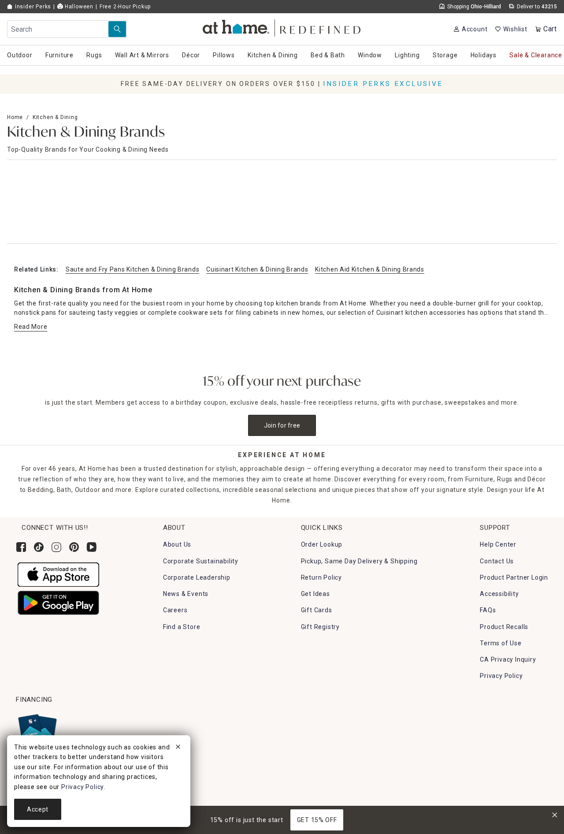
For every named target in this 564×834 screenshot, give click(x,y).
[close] (178, 748)
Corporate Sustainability (200, 561)
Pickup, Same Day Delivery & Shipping (359, 561)
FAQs (488, 610)
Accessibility (499, 593)
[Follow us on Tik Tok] (39, 547)
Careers (175, 610)
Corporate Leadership (196, 577)
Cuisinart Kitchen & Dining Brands (257, 269)
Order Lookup (322, 544)
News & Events (185, 593)
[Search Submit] (117, 29)
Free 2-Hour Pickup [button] (125, 7)
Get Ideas (315, 593)
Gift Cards (316, 610)
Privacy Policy (501, 675)
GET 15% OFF (317, 819)
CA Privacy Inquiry (508, 659)
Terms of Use (501, 643)
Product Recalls (504, 626)
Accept (37, 809)
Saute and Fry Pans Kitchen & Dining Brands (132, 269)
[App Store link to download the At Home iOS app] (58, 573)
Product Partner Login (514, 577)
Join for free (282, 425)
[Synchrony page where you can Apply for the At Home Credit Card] (37, 730)
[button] (282, 26)
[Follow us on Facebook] (21, 547)
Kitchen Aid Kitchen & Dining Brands (369, 269)
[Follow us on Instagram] (56, 547)
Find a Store (181, 626)
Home (15, 117)
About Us (177, 544)
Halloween (78, 7)
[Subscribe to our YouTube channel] (91, 547)
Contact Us (497, 561)
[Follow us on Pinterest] (74, 547)
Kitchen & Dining (55, 117)
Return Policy (321, 577)
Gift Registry (320, 626)
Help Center (498, 544)
